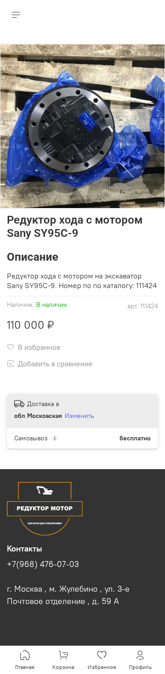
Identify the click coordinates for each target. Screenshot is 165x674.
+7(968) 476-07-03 (43, 564)
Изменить (79, 416)
